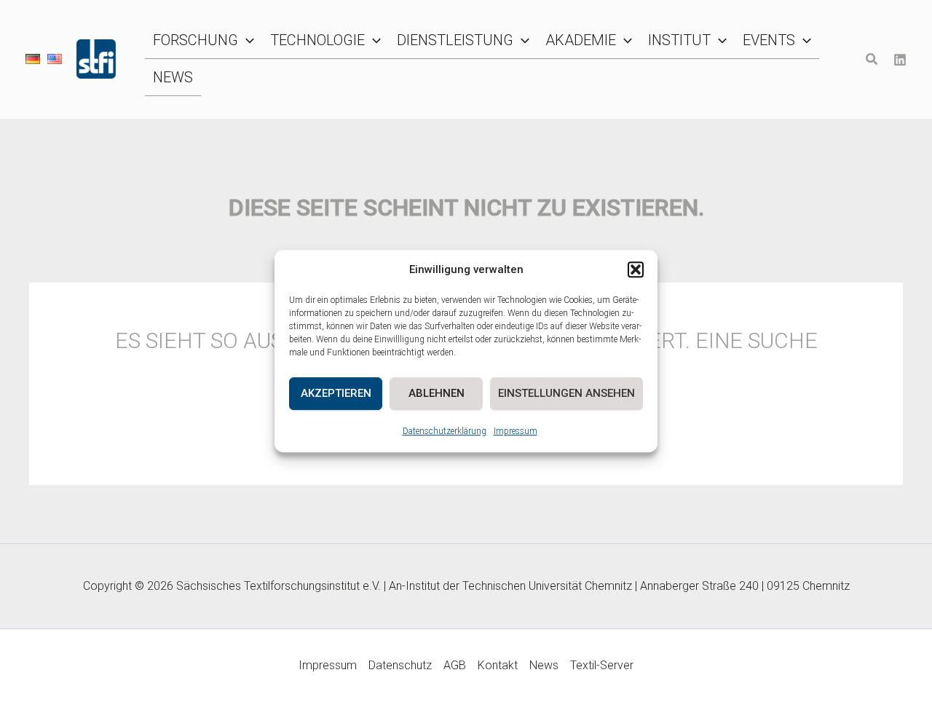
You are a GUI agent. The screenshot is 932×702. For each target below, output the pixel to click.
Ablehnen (436, 393)
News (543, 665)
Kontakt (498, 665)
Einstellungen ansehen (566, 393)
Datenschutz (400, 665)
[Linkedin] (900, 59)
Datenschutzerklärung (444, 431)
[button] (635, 270)
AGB (454, 665)
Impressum (515, 431)
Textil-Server (601, 665)
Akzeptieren (336, 393)
